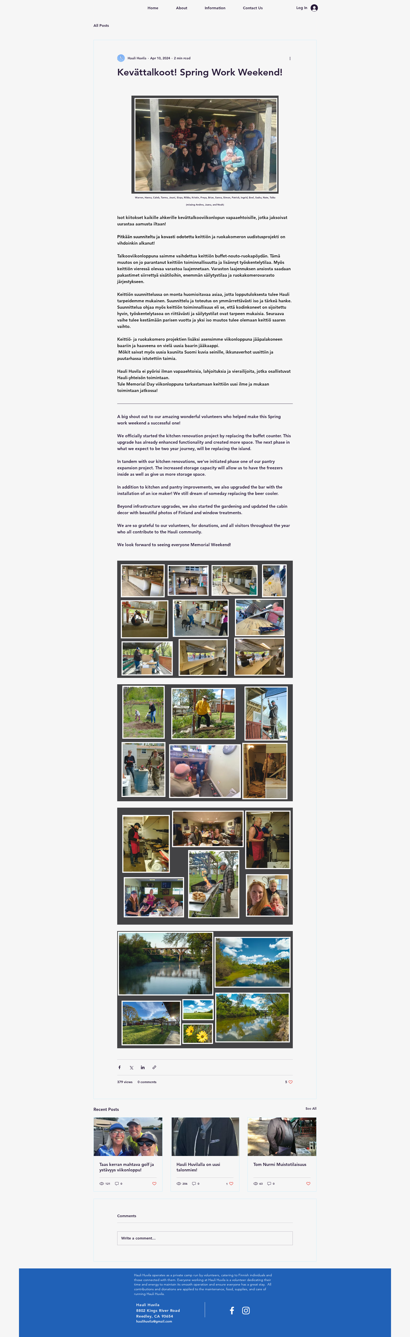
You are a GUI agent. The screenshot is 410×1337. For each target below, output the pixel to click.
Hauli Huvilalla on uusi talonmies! (198, 1167)
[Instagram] (246, 1310)
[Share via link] (154, 1067)
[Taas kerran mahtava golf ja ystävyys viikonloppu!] (128, 1137)
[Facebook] (232, 1310)
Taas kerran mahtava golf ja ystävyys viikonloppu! (126, 1167)
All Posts (101, 25)
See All (311, 1108)
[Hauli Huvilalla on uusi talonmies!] (205, 1137)
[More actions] (290, 58)
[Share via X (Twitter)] (131, 1067)
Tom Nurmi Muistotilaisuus (279, 1164)
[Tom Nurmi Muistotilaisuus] (282, 1137)
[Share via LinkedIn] (142, 1067)
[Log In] (315, 8)
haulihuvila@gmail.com (154, 1321)
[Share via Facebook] (119, 1067)
